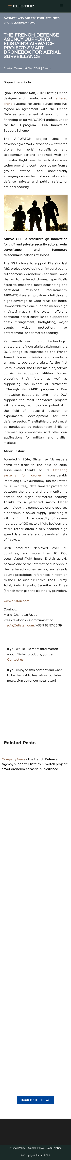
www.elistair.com (16, 601)
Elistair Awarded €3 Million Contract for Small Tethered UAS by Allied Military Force (34, 921)
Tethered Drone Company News (29, 830)
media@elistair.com (19, 625)
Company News (13, 759)
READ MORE (12, 847)
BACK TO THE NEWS (35, 1099)
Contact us (15, 659)
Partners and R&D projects (28, 909)
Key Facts (15, 828)
